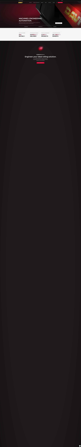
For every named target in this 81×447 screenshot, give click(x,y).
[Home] (20, 2)
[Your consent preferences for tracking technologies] (79, 445)
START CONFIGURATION (40, 62)
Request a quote (60, 2)
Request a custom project (36, 2)
